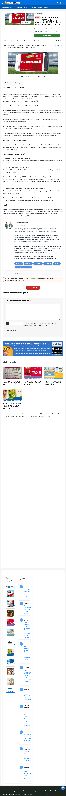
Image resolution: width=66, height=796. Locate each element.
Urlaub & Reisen (38, 13)
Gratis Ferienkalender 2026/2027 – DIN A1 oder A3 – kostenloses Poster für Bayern (28, 677)
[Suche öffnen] (57, 2)
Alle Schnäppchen (27, 794)
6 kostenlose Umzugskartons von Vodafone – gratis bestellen (28, 609)
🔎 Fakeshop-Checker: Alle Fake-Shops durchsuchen (27, 696)
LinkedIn (18, 267)
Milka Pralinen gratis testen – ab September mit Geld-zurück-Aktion (32, 382)
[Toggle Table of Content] (19, 83)
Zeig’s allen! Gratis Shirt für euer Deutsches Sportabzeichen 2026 (28, 593)
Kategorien (47, 7)
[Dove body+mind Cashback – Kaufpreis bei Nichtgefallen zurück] (12, 367)
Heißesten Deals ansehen (10, 690)
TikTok (56, 263)
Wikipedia (18, 263)
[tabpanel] (10, 637)
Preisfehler (19, 7)
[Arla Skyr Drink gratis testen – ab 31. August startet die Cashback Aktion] (53, 367)
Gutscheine (33, 7)
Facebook (27, 263)
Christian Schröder (21, 223)
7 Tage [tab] (14, 586)
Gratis (26, 7)
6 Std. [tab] (7, 586)
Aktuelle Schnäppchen (8, 7)
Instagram (47, 263)
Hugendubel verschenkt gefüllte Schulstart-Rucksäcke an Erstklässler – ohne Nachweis (27, 630)
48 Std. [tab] (12, 586)
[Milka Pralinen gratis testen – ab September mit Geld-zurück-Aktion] (33, 367)
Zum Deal (46, 35)
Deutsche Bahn (40, 31)
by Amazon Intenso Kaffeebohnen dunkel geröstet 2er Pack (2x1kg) (28, 756)
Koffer (60, 45)
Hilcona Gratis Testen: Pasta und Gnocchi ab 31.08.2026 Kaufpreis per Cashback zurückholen (12, 406)
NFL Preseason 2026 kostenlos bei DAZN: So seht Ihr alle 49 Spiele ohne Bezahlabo (27, 717)
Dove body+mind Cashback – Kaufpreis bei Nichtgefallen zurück (12, 382)
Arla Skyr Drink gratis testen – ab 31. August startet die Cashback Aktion (53, 382)
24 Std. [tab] (9, 586)
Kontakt (47, 794)
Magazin (40, 7)
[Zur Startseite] (30, 3)
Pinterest (27, 267)
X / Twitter (37, 263)
